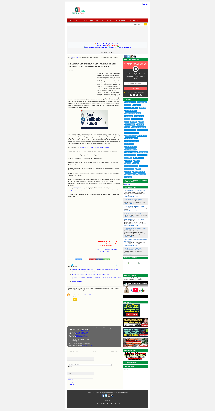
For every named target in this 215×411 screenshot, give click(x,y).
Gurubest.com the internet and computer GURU (106, 392)
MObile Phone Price (130, 135)
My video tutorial (129, 144)
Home (70, 20)
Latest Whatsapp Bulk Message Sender (135, 190)
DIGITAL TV (143, 107)
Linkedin (99, 259)
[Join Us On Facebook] (131, 95)
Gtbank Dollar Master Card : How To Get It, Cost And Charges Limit (90, 274)
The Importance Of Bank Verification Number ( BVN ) (94, 147)
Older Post (114, 265)
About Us (70, 379)
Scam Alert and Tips (138, 157)
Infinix (141, 121)
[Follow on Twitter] (134, 95)
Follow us (113, 47)
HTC (127, 121)
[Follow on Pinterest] (140, 95)
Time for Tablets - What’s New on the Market (84, 272)
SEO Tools (128, 163)
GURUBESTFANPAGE (85, 331)
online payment (143, 152)
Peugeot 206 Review (77, 281)
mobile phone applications (132, 132)
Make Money (100, 20)
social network (144, 166)
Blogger (110, 393)
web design (128, 177)
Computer (77, 20)
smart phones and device (131, 166)
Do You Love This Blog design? (132, 213)
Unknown (75, 294)
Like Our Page (103, 47)
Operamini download (130, 155)
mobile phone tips (142, 135)
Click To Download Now (130, 245)
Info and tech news (130, 124)
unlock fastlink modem (139, 171)
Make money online (130, 130)
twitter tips (128, 171)
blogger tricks (137, 105)
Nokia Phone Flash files (131, 146)
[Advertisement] (107, 33)
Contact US (134, 20)
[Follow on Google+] (137, 95)
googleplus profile (80, 335)
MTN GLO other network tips (132, 141)
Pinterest (92, 259)
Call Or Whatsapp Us (125, 47)
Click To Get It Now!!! (129, 203)
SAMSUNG (128, 157)
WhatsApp (107, 259)
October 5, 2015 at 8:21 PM (85, 294)
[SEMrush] (145, 4)
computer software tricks (131, 107)
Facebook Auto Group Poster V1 (133, 113)
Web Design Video (122, 20)
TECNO (139, 168)
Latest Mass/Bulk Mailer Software (133, 199)
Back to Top (107, 400)
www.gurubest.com (76, 187)
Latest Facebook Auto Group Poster (134, 206)
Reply (75, 299)
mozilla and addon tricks (131, 138)
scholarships (129, 160)
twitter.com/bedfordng (82, 333)
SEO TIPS (137, 160)
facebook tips (129, 116)
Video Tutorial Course (131, 174)
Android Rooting (142, 102)
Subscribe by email (76, 191)
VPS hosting (142, 174)
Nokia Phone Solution (131, 149)
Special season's (129, 168)
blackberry (128, 105)
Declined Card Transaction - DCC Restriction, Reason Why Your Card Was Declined (95, 269)
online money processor (131, 152)
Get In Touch (141, 92)
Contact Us (71, 384)
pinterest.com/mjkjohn (82, 336)
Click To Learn (128, 254)
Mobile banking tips (142, 130)
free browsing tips (139, 116)
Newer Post (74, 265)
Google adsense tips (137, 119)
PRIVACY (71, 382)
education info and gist (131, 110)
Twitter (78, 259)
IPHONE (128, 127)
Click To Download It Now (131, 196)
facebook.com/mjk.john (81, 332)
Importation (133, 121)
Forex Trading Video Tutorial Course (134, 219)
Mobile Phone (88, 20)
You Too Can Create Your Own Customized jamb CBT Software (133, 249)
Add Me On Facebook (91, 47)
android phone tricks (130, 102)
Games (127, 119)
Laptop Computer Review (139, 127)
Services (110, 20)
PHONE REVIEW (143, 155)
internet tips (140, 124)
